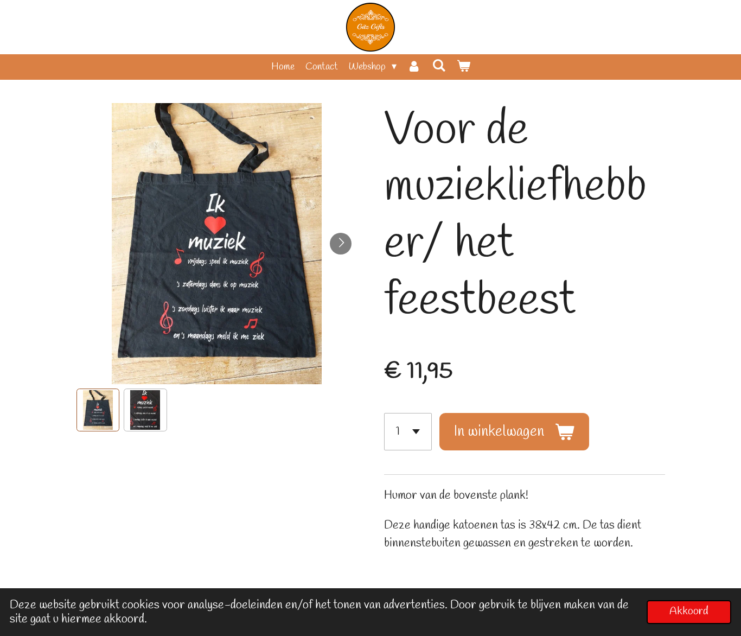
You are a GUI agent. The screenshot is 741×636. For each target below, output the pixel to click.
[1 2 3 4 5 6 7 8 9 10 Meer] (408, 431)
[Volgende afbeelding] (341, 244)
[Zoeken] (438, 66)
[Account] (414, 67)
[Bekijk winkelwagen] (463, 67)
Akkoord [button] (688, 612)
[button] (98, 410)
